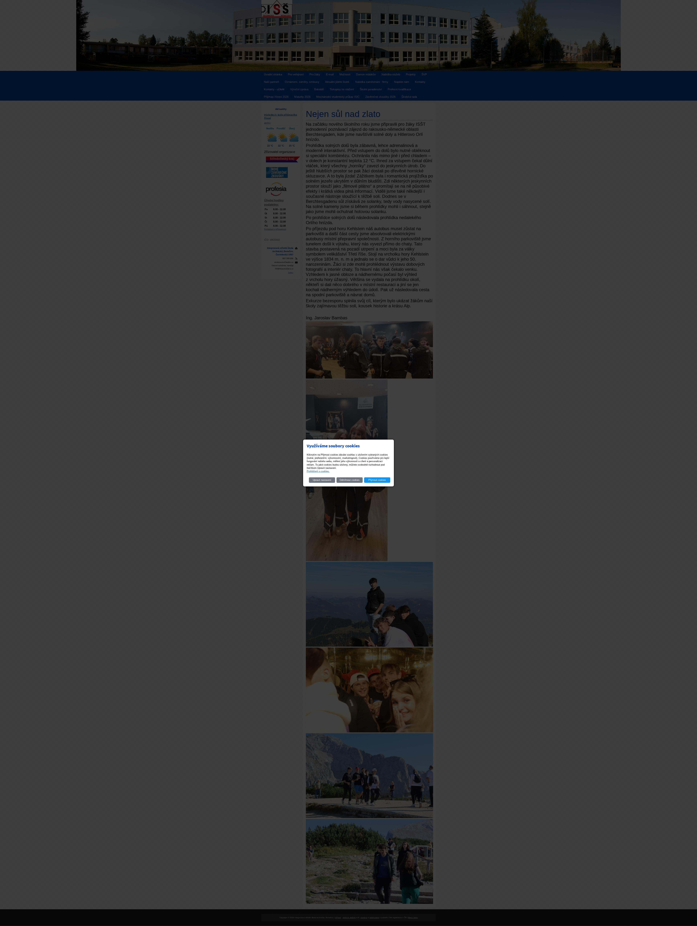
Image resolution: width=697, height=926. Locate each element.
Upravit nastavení (322, 480)
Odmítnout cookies (350, 480)
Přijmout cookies (377, 480)
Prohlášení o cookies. (318, 471)
